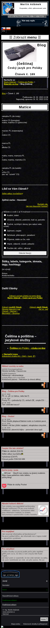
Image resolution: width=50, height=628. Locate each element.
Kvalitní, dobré (13, 215)
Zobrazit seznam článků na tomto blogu (25, 297)
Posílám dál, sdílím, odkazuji (18, 248)
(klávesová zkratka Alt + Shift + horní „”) (18, 355)
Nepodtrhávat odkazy (10, 596)
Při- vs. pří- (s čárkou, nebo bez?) (15, 395)
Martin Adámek (10, 82)
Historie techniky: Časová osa (14, 370)
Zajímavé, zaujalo (14, 231)
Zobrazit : (12, 310)
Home (44, 619)
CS (3, 31)
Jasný (25, 581)
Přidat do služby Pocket (17, 485)
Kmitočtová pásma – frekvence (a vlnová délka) (21, 378)
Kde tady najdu (32, 22)
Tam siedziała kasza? (10, 404)
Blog (4, 93)
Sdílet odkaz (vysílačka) (12, 194)
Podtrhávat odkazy (9, 604)
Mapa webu (15, 624)
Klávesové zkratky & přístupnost (35, 624)
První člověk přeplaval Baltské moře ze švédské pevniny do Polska (25, 420)
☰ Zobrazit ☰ (25, 37)
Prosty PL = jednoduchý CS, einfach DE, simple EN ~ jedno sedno (25, 399)
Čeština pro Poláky (25, 82)
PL (8, 31)
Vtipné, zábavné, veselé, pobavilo (20, 244)
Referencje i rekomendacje (12, 374)
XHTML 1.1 (6, 619)
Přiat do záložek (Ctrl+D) (12, 451)
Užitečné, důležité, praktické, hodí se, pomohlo (26, 220)
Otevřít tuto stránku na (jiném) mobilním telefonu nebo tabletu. (29, 474)
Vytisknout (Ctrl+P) (9, 457)
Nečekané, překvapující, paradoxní (21, 235)
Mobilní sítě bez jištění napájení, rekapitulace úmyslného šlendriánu (25, 424)
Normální (5, 585)
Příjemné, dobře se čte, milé (18, 239)
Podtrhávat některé (9, 600)
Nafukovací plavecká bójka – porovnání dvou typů (22, 429)
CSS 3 (16, 619)
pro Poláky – (27, 348)
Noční (25, 590)
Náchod (6, 614)
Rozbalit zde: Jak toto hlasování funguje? (37, 205)
